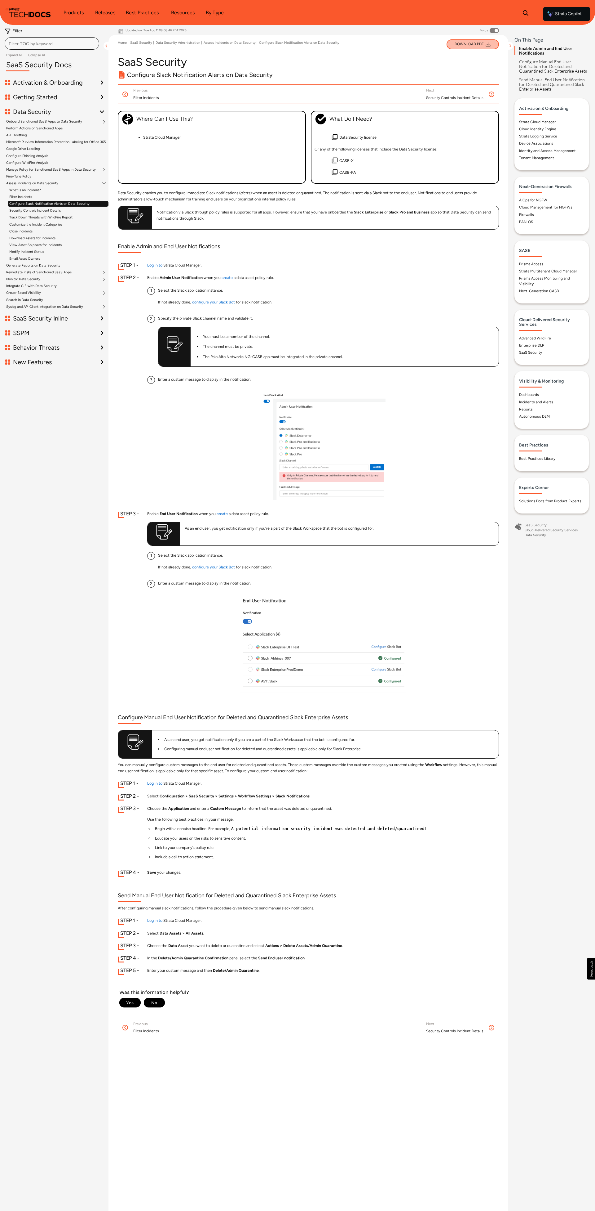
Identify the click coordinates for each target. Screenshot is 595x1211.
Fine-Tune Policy (18, 176)
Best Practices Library (537, 458)
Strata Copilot (568, 13)
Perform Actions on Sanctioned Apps (34, 128)
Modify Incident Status (26, 252)
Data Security (535, 535)
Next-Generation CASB (539, 291)
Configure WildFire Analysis (27, 163)
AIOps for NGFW (533, 200)
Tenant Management (536, 158)
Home (122, 43)
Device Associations (536, 143)
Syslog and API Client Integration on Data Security (44, 307)
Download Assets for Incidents (32, 238)
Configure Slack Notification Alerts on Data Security (49, 204)
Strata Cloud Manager (537, 122)
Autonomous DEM (534, 416)
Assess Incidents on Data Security (32, 183)
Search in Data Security (24, 300)
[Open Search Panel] (525, 14)
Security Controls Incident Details (35, 211)
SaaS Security (141, 43)
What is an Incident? (25, 190)
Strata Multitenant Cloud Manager (548, 271)
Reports (526, 409)
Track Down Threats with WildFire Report (41, 217)
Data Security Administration (178, 43)
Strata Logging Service (538, 136)
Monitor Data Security (23, 279)
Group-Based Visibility (23, 293)
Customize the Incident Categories (35, 224)
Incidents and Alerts (536, 402)
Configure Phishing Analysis (27, 156)
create (227, 277)
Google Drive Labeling (23, 149)
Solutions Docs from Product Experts (550, 501)
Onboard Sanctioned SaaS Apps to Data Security (44, 121)
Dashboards (529, 394)
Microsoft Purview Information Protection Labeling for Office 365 (56, 142)
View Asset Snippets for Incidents (35, 245)
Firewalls (526, 215)
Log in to (154, 265)
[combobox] (52, 43)
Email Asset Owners (24, 259)
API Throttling (16, 135)
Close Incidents (21, 231)
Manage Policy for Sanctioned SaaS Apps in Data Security (51, 170)
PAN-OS (526, 222)
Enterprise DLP (531, 345)
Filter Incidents (20, 197)
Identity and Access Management (547, 151)
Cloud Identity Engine (537, 129)
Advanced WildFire (535, 338)
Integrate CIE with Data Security (31, 286)
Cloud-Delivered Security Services (551, 530)
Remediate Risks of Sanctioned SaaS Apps (39, 272)
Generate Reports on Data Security (33, 265)
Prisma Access (531, 264)
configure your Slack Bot (213, 302)
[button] (591, 969)
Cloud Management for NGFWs (545, 207)
